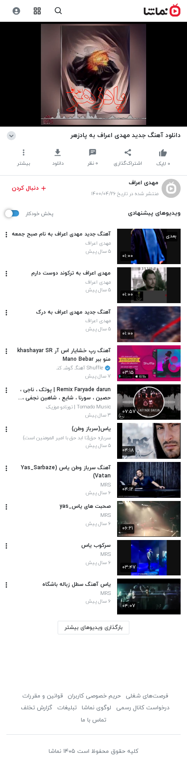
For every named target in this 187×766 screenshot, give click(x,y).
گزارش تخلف (36, 708)
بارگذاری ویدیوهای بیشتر (93, 628)
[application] (93, 74)
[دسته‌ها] (37, 11)
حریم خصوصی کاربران (94, 696)
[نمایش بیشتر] (13, 135)
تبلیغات (67, 708)
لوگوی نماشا (96, 708)
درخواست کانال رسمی (142, 708)
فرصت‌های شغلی (147, 696)
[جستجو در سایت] (58, 11)
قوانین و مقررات (42, 696)
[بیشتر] (6, 234)
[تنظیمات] (16, 11)
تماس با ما (93, 720)
